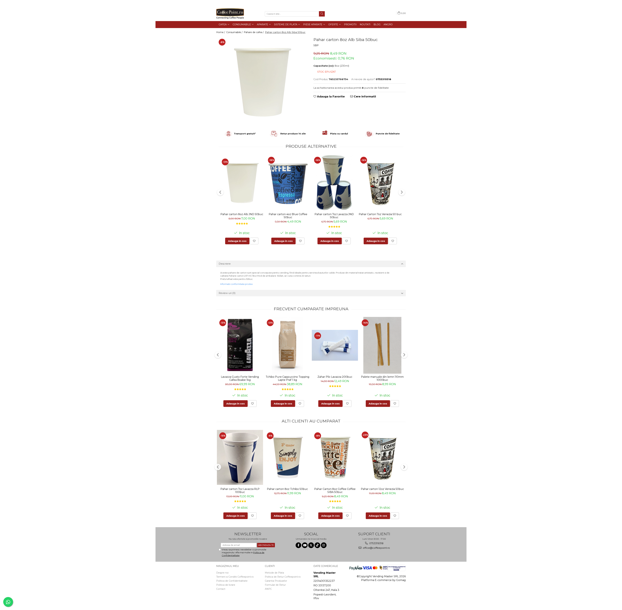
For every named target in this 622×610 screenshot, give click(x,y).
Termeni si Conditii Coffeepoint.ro (235, 576)
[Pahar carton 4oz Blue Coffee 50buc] (287, 182)
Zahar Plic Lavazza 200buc (334, 376)
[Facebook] (298, 545)
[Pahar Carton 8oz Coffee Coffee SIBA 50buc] (335, 457)
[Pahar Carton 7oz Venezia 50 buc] (380, 182)
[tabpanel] (262, 81)
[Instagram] (324, 545)
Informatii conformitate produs (236, 284)
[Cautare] (322, 14)
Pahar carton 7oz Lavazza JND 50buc (334, 216)
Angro (388, 24)
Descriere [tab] (225, 263)
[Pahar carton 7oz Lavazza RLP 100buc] (240, 457)
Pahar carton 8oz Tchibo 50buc (287, 489)
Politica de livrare (225, 584)
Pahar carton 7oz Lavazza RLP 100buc (239, 490)
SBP (316, 45)
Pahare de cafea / (254, 32)
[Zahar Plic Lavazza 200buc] (335, 345)
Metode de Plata (274, 572)
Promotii (350, 24)
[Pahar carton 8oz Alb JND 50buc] (241, 182)
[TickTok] (317, 545)
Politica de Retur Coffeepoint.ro (283, 576)
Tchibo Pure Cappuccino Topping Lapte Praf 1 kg (287, 378)
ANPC (268, 588)
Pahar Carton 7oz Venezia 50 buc (380, 214)
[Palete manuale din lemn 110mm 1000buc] (382, 345)
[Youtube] (305, 545)
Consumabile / (234, 32)
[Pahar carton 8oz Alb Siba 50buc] (262, 81)
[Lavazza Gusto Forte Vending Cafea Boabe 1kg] (240, 345)
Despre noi (222, 572)
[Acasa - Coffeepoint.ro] (232, 13)
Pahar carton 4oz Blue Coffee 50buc (288, 216)
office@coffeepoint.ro (376, 547)
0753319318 (376, 543)
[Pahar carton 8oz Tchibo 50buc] (287, 457)
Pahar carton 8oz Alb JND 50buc (241, 214)
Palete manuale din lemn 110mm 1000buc (382, 378)
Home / (221, 32)
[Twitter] (311, 545)
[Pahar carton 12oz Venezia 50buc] (382, 457)
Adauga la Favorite (330, 96)
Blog (377, 24)
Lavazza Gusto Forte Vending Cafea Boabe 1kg (240, 378)
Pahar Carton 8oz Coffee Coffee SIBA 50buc (335, 490)
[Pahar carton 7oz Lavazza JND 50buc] (334, 182)
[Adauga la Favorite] (254, 241)
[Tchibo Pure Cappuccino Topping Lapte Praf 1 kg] (287, 345)
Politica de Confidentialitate (232, 580)
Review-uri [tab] (227, 293)
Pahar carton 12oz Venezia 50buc (382, 489)
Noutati (365, 24)
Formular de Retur (275, 584)
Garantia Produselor (276, 580)
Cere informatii (364, 96)
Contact (220, 588)
